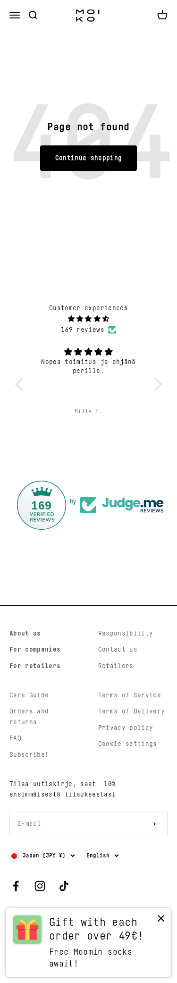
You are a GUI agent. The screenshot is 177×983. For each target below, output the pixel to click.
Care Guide (29, 695)
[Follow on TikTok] (64, 886)
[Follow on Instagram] (40, 886)
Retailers (116, 666)
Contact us (118, 649)
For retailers (35, 666)
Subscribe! (29, 755)
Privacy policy (125, 728)
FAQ (15, 738)
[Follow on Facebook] (15, 886)
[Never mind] (161, 920)
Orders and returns (29, 716)
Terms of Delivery (131, 711)
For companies (35, 649)
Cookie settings (127, 744)
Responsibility (125, 633)
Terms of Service (129, 695)
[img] (89, 319)
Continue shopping (88, 158)
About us (25, 633)
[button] (21, 384)
